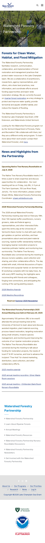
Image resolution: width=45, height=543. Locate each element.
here (26, 142)
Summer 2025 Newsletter (26, 301)
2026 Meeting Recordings (13, 295)
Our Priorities (36, 486)
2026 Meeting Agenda (11, 289)
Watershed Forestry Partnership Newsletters (18, 451)
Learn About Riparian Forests (18, 424)
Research (14, 489)
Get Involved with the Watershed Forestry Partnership (18, 460)
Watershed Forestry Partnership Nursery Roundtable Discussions (22, 442)
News (24, 489)
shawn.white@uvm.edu (23, 198)
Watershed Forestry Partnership (19, 418)
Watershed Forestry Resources (19, 435)
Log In (33, 489)
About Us (6, 486)
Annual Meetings (13, 429)
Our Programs (20, 486)
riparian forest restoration (15, 98)
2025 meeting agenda (11, 369)
